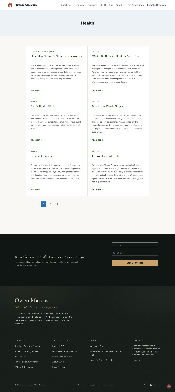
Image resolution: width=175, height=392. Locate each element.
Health (45, 52)
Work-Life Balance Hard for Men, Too (115, 56)
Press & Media (58, 367)
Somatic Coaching (156, 5)
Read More (37, 90)
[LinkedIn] (157, 385)
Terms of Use (107, 385)
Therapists (91, 5)
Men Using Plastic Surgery (108, 106)
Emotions (35, 52)
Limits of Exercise (42, 156)
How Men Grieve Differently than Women (56, 56)
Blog (111, 5)
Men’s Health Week (43, 106)
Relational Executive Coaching (28, 346)
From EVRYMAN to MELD (63, 356)
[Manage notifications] (169, 386)
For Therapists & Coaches (26, 362)
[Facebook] (151, 385)
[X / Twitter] (144, 385)
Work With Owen (97, 346)
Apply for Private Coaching (102, 360)
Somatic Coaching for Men (26, 351)
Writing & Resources (24, 367)
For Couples (20, 356)
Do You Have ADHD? (105, 156)
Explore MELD (58, 346)
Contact (139, 361)
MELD (103, 5)
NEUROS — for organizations (64, 351)
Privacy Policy (93, 385)
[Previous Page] (29, 204)
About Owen (58, 362)
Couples (79, 5)
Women (53, 52)
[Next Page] (57, 204)
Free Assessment (136, 5)
